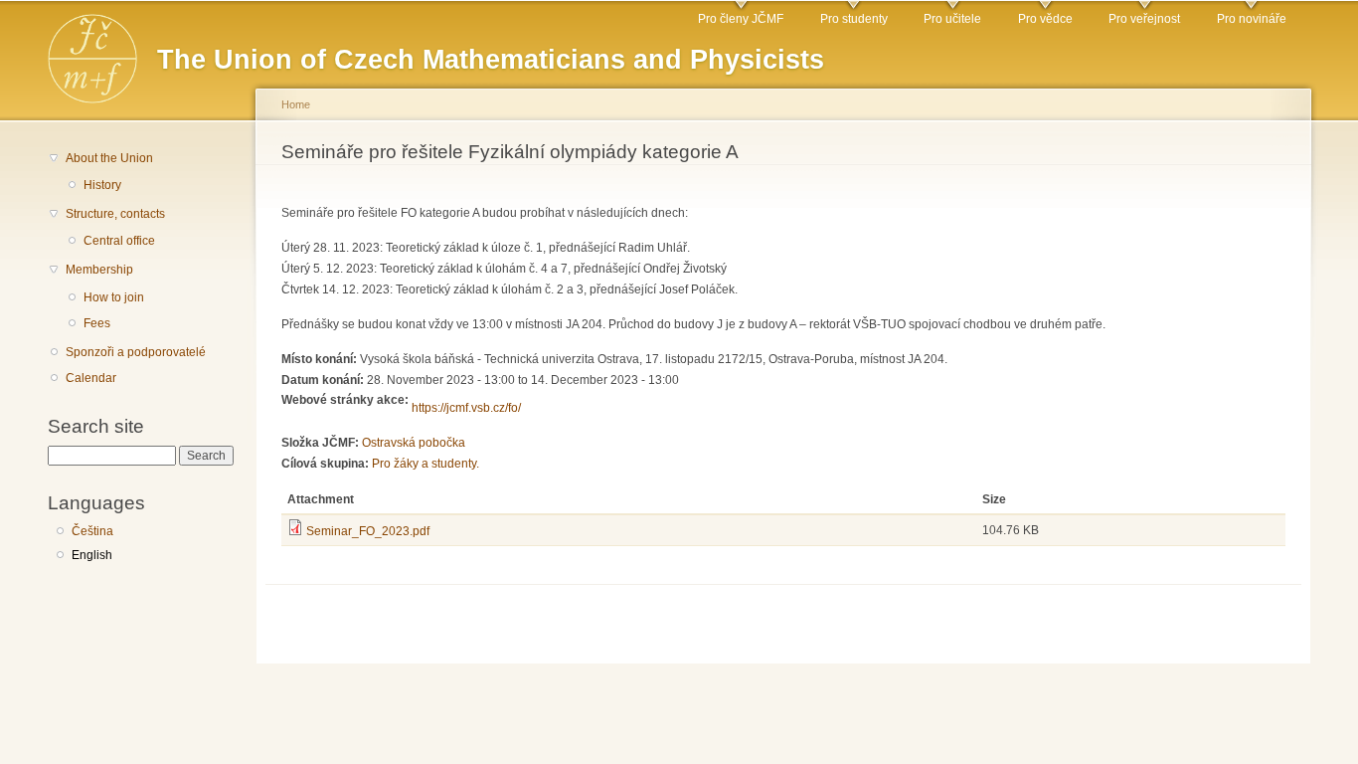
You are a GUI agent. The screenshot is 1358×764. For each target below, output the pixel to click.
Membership (99, 270)
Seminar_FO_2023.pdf (367, 531)
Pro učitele (952, 19)
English (92, 555)
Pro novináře (1251, 19)
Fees (97, 323)
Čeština (92, 531)
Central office (119, 241)
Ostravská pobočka (413, 443)
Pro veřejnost (1144, 19)
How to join (114, 297)
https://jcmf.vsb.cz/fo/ (466, 408)
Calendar (91, 378)
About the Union (109, 158)
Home (295, 104)
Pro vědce (1045, 19)
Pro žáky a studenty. (425, 464)
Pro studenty (854, 19)
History (102, 185)
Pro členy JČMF (740, 19)
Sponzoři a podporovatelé (136, 352)
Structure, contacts (115, 214)
